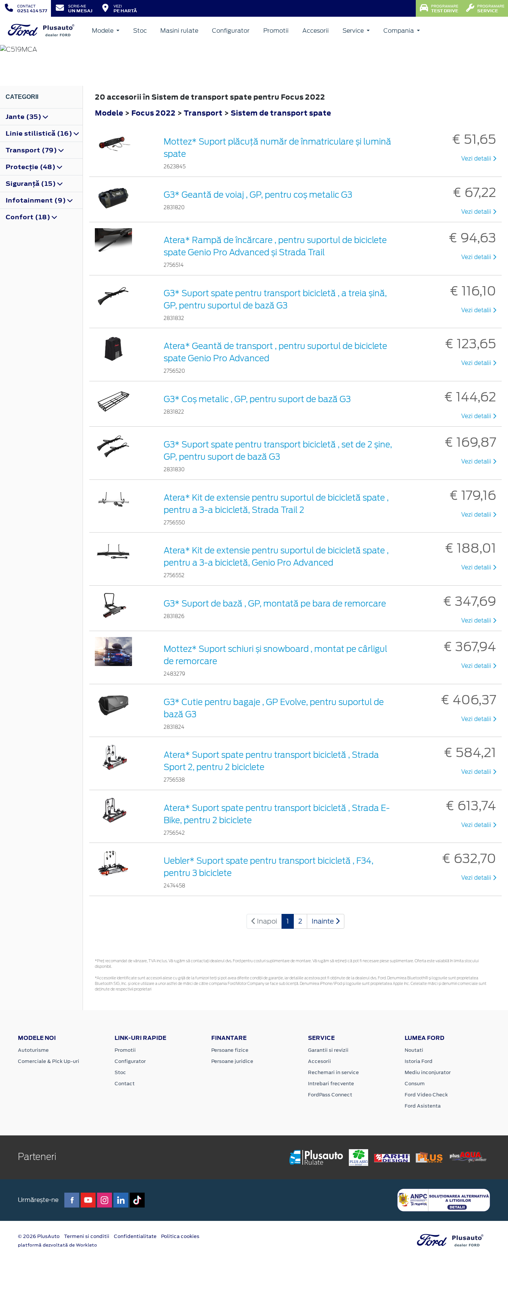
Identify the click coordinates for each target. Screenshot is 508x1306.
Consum (415, 1083)
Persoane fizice (229, 1050)
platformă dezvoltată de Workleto (57, 1245)
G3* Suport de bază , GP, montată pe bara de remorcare (275, 603)
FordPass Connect (330, 1094)
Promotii (276, 30)
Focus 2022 (153, 113)
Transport (204, 113)
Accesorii (315, 30)
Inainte (323, 921)
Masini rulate (179, 30)
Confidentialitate (135, 1236)
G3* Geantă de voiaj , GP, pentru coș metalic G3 (258, 195)
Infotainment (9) (36, 200)
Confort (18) (29, 217)
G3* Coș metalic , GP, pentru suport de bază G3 (257, 399)
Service (354, 30)
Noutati (414, 1050)
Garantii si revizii (328, 1050)
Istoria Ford (419, 1061)
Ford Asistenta (423, 1105)
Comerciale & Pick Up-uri (48, 1061)
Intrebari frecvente (331, 1083)
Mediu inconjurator (428, 1072)
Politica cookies (180, 1236)
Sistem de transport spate (281, 113)
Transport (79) (32, 150)
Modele (103, 30)
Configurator (231, 30)
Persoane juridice (232, 1061)
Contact (125, 1083)
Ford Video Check (426, 1094)
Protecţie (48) (31, 166)
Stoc (140, 30)
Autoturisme (33, 1050)
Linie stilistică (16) (40, 133)
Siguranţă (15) (31, 183)
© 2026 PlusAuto (39, 1236)
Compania (399, 30)
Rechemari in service (333, 1072)
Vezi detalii (477, 158)
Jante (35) (24, 116)
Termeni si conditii (86, 1236)
